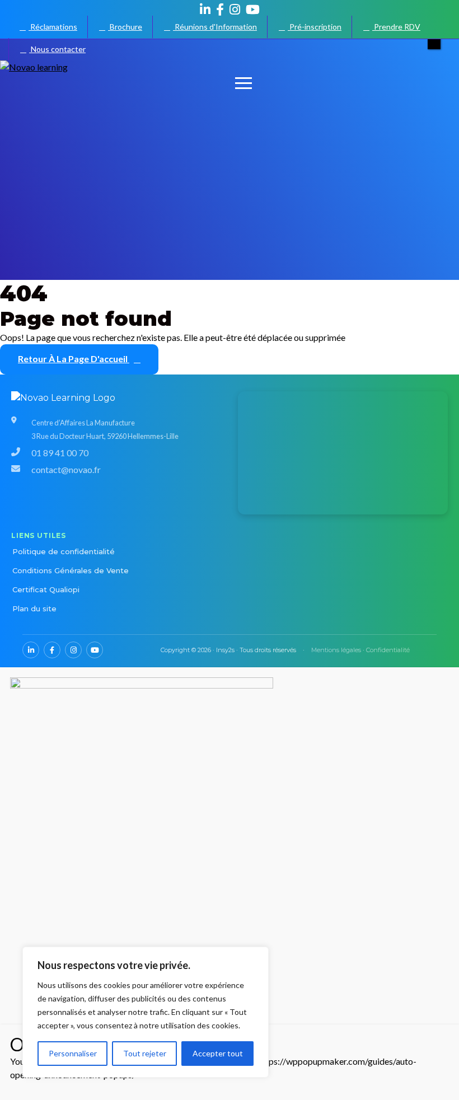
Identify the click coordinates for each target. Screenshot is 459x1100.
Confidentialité (388, 650)
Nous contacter (57, 49)
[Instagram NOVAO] (235, 9)
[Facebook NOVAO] (220, 9)
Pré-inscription (314, 26)
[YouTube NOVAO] (253, 9)
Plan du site (34, 608)
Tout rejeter (144, 1053)
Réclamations (53, 26)
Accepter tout (218, 1053)
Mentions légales (336, 650)
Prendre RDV (396, 26)
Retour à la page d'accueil (73, 358)
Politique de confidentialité (63, 551)
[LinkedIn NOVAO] (205, 9)
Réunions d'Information (215, 26)
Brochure (125, 26)
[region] (145, 1012)
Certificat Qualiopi (45, 589)
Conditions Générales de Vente (70, 570)
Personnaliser (73, 1053)
